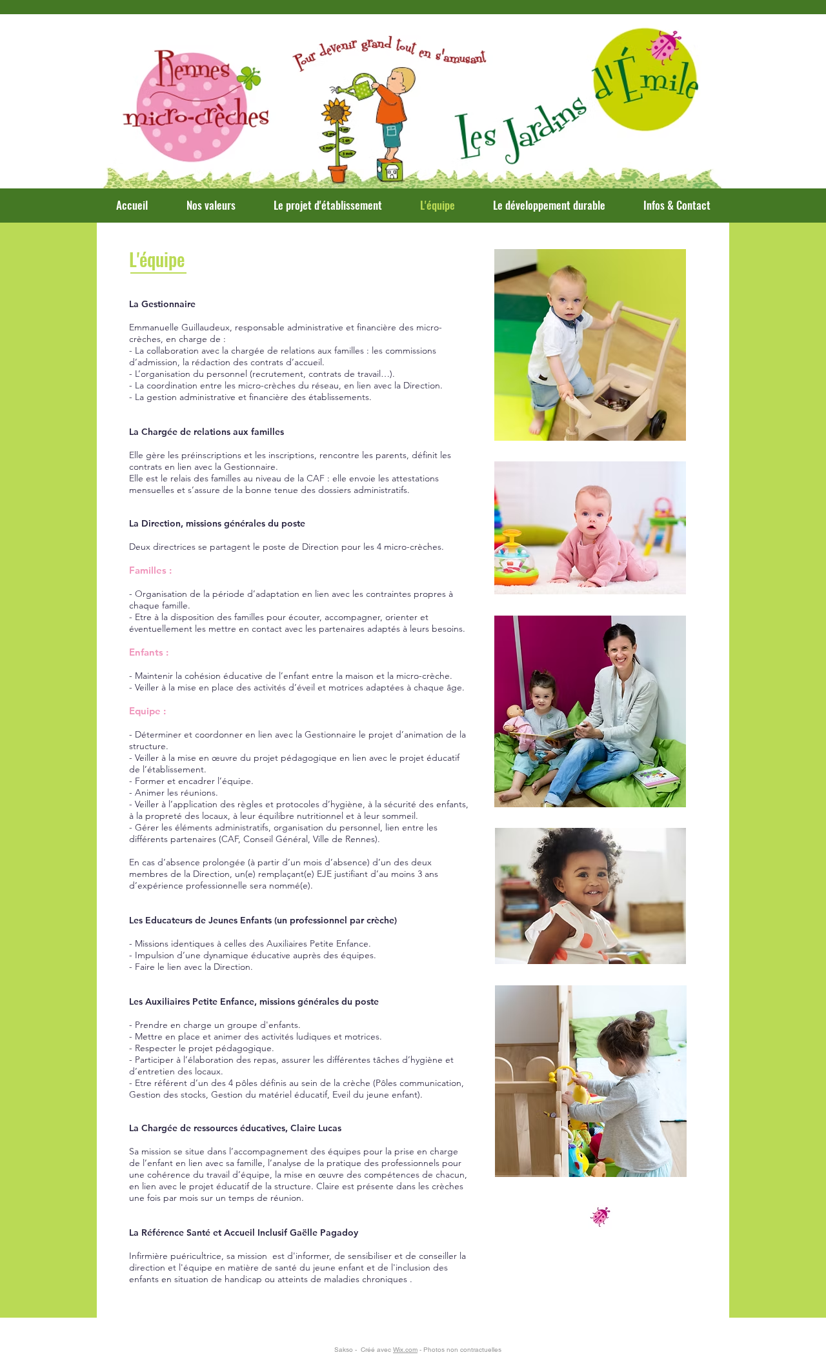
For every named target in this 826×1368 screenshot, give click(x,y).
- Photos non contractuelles (459, 1349)
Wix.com (405, 1349)
